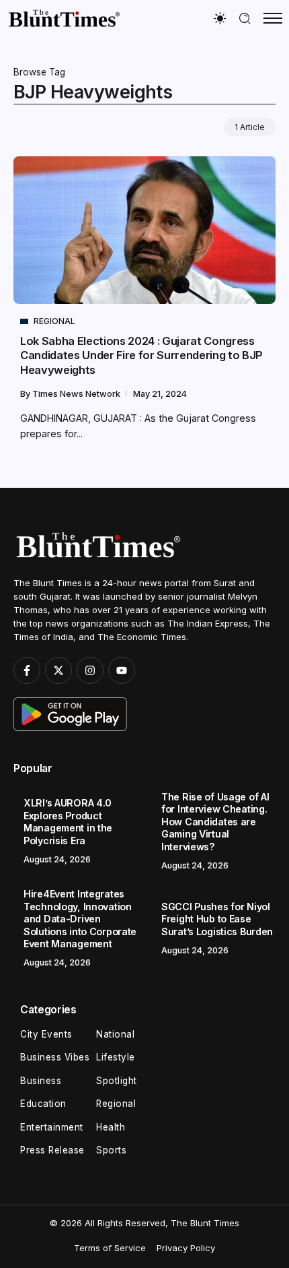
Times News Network (77, 394)
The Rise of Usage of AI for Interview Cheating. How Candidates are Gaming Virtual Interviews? (215, 821)
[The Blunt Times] (64, 17)
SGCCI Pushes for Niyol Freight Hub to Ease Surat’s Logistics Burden (217, 919)
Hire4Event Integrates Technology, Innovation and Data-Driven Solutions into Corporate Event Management (80, 918)
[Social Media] (27, 670)
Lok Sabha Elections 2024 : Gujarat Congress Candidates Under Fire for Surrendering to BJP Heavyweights (141, 355)
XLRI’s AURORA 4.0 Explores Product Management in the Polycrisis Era (68, 821)
